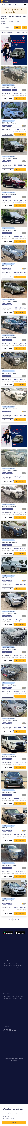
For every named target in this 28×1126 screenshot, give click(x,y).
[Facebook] (4, 1030)
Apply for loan (20, 98)
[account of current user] (25, 5)
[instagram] (7, 1030)
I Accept (14, 1122)
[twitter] (12, 1030)
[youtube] (15, 1030)
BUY (3, 5)
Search (17, 27)
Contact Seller (8, 98)
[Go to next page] (18, 919)
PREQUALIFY (12, 5)
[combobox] (6, 1)
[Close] (25, 9)
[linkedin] (9, 1030)
